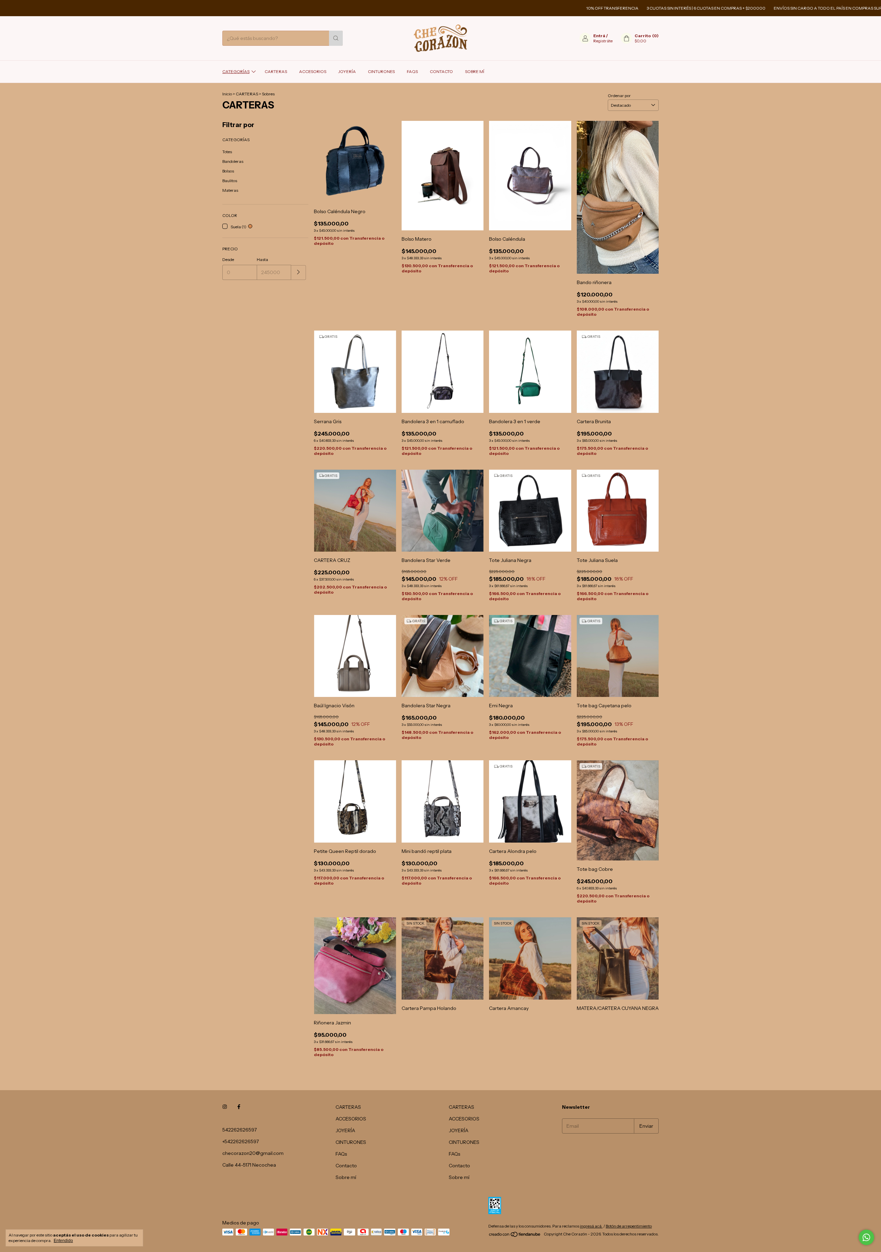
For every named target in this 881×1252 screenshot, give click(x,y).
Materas (230, 190)
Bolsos (228, 171)
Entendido (63, 1240)
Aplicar (298, 272)
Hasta (262, 259)
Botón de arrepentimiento (629, 1226)
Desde (228, 259)
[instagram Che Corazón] (224, 1107)
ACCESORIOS (312, 71)
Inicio (227, 93)
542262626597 (239, 1130)
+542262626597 (240, 1141)
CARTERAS (276, 71)
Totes (227, 151)
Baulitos (229, 180)
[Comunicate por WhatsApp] (866, 1237)
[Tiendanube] (515, 1235)
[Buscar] (336, 38)
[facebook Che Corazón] (238, 1107)
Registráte (603, 40)
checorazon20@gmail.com (253, 1153)
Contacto (441, 71)
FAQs (412, 71)
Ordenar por (619, 95)
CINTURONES (381, 71)
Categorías (236, 71)
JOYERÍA (347, 71)
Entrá (599, 35)
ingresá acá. (591, 1226)
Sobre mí (474, 71)
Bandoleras (232, 161)
